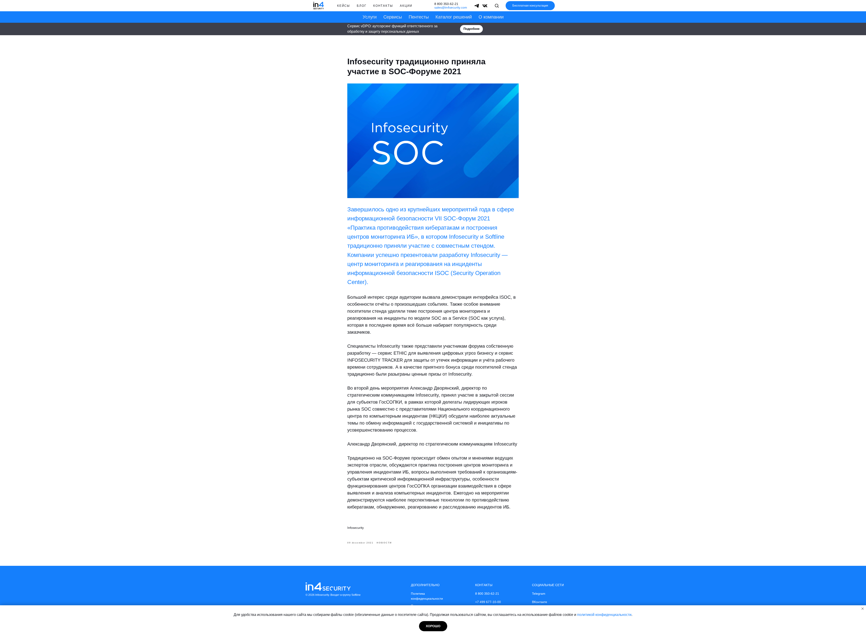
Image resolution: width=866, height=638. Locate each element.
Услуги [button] (370, 16)
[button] (497, 5)
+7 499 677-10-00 (488, 602)
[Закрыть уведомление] (862, 608)
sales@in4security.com (450, 7)
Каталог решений (453, 16)
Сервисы (392, 16)
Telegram (538, 593)
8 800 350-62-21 (446, 4)
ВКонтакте (539, 602)
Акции (406, 5)
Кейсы (343, 5)
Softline (356, 594)
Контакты (383, 5)
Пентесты (419, 16)
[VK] (485, 6)
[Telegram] (476, 6)
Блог (361, 5)
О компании (491, 16)
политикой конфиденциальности (604, 615)
